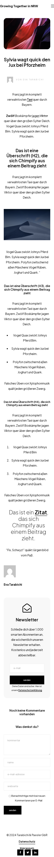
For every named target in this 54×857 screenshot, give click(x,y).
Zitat (41, 512)
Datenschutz (27, 841)
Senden (27, 680)
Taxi (29, 99)
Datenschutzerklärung (30, 690)
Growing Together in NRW (19, 6)
